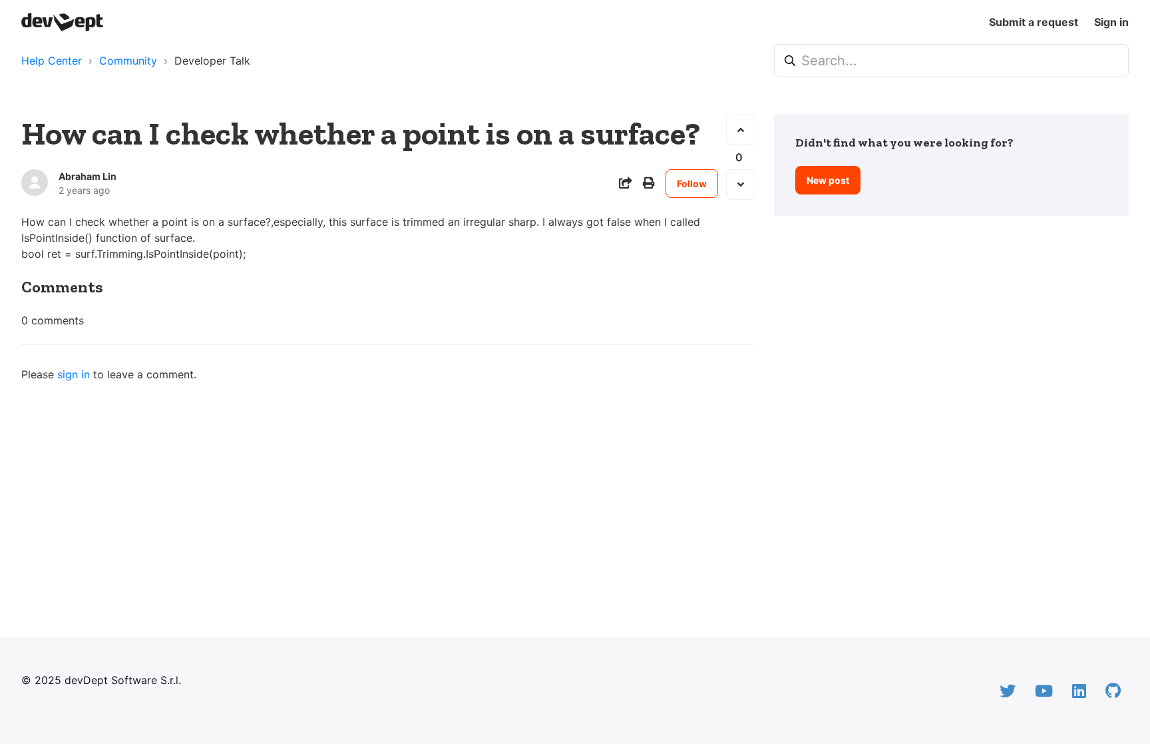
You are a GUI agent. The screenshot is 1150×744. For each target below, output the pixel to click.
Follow (692, 183)
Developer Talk (212, 60)
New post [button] (828, 180)
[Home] (62, 22)
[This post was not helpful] (740, 184)
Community (128, 60)
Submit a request (1033, 22)
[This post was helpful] (740, 130)
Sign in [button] (1111, 22)
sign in (73, 374)
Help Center (51, 60)
